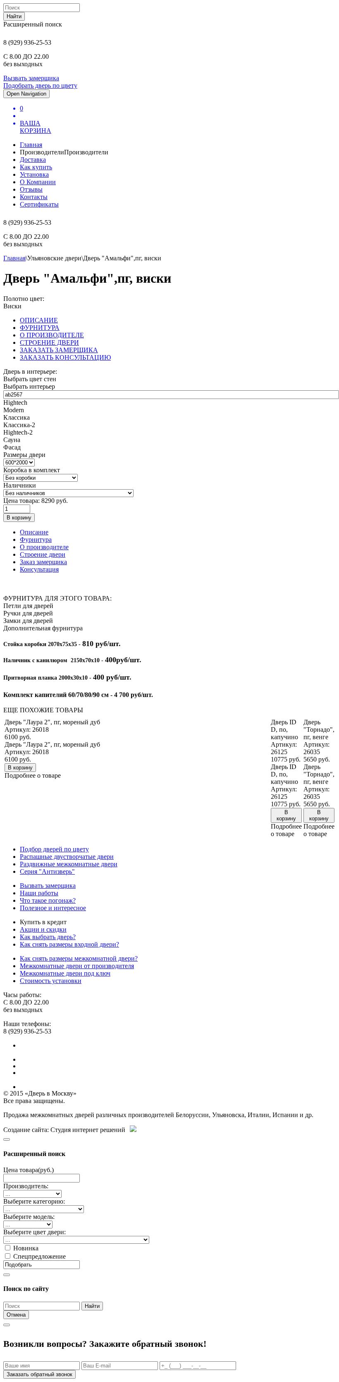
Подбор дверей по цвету (54, 849)
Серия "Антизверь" (47, 871)
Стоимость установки (50, 980)
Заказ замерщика (43, 561)
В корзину (19, 517)
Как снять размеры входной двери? (69, 944)
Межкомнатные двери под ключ (65, 973)
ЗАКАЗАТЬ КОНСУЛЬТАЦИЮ (65, 357)
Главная (14, 258)
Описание (34, 532)
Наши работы (39, 892)
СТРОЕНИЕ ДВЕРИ (49, 342)
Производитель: (25, 1186)
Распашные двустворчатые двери (67, 856)
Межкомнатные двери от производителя (77, 965)
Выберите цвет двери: (34, 1231)
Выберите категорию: (34, 1201)
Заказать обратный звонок (39, 1374)
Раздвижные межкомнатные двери (68, 864)
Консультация (39, 569)
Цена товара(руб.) (28, 1169)
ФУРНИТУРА (40, 327)
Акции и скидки (43, 929)
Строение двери (42, 554)
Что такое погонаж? (48, 900)
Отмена (16, 1315)
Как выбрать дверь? (48, 936)
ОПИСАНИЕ (39, 320)
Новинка (25, 1248)
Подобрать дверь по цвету (40, 85)
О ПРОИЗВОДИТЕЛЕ (52, 335)
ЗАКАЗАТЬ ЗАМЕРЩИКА (59, 349)
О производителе (44, 546)
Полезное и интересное (53, 907)
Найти (14, 16)
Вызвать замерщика (31, 78)
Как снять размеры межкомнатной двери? (79, 958)
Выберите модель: (29, 1216)
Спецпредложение (39, 1256)
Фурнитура (36, 539)
